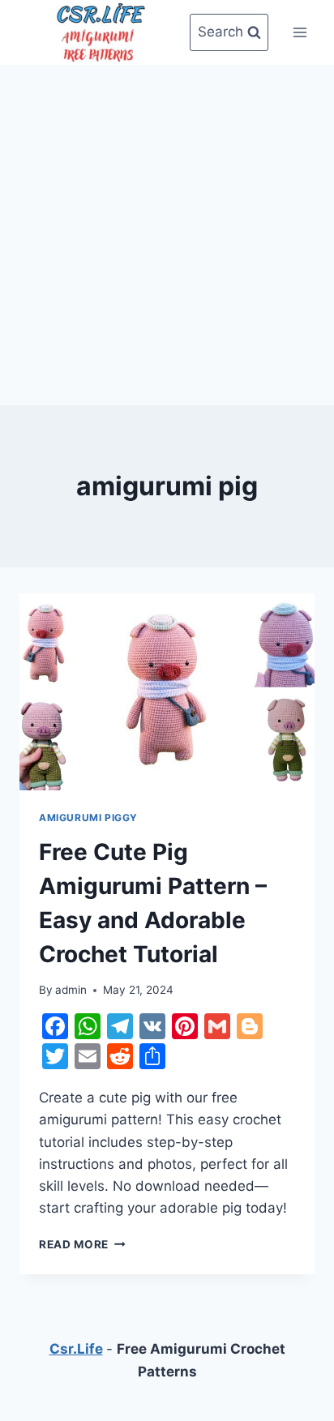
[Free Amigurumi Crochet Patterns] (100, 32)
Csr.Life (76, 1349)
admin (71, 989)
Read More (82, 1244)
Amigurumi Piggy (88, 817)
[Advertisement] (167, 232)
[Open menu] (300, 32)
